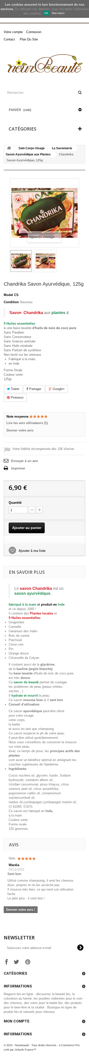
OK (46, 13)
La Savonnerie (62, 148)
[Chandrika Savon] (21, 261)
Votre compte (13, 32)
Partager (34, 389)
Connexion (33, 32)
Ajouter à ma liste (31, 551)
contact (9, 39)
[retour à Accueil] (9, 148)
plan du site (29, 39)
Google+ (58, 389)
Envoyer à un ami (24, 461)
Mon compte (16, 1021)
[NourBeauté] (44, 64)
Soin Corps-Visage (32, 148)
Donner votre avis (19, 430)
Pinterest (16, 397)
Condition (11, 302)
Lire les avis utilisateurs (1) (27, 423)
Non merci (58, 13)
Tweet (14, 389)
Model (8, 295)
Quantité (15, 502)
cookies (17, 4)
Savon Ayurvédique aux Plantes (28, 154)
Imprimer (18, 468)
